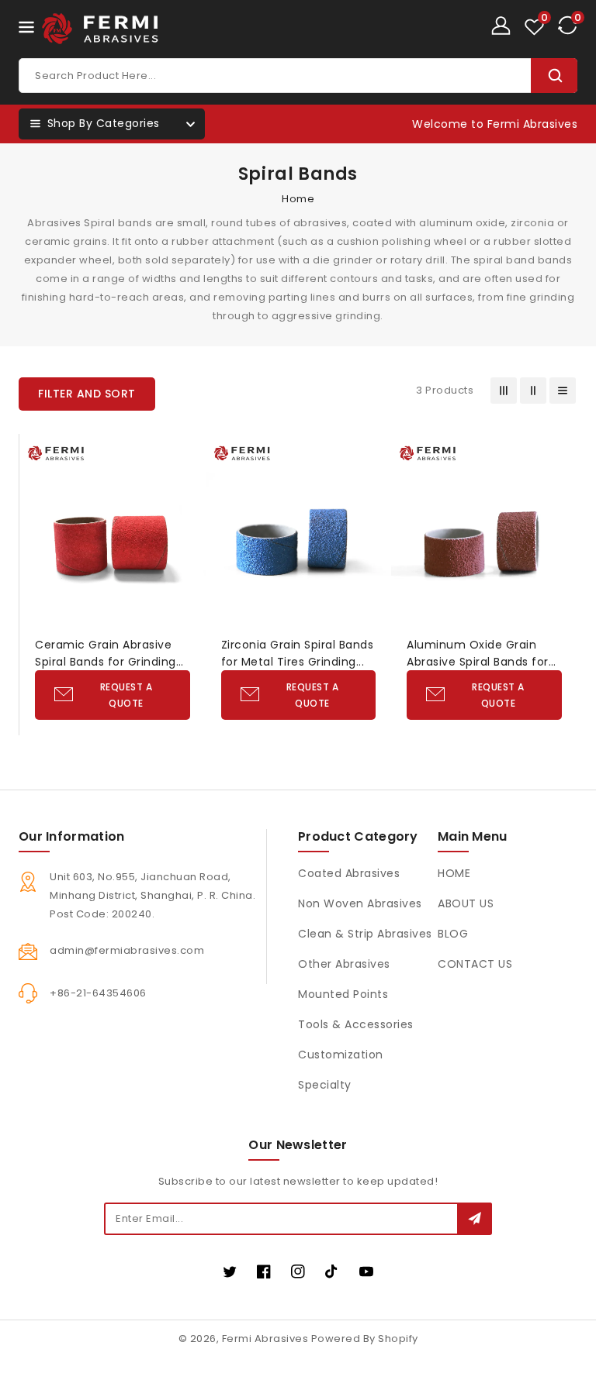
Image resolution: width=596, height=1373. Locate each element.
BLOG (453, 933)
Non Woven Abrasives (360, 903)
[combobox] (298, 75)
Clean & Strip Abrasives (365, 933)
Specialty (325, 1085)
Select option (186, 549)
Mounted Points (343, 994)
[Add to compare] (186, 487)
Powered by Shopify (364, 1338)
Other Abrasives (344, 964)
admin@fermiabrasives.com (127, 950)
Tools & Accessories (356, 1024)
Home (298, 198)
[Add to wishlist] (186, 456)
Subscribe (474, 1218)
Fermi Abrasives (265, 1338)
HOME (454, 873)
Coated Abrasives (349, 873)
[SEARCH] (554, 75)
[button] (87, 394)
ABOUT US (466, 903)
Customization (340, 1054)
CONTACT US (475, 964)
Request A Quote (126, 695)
